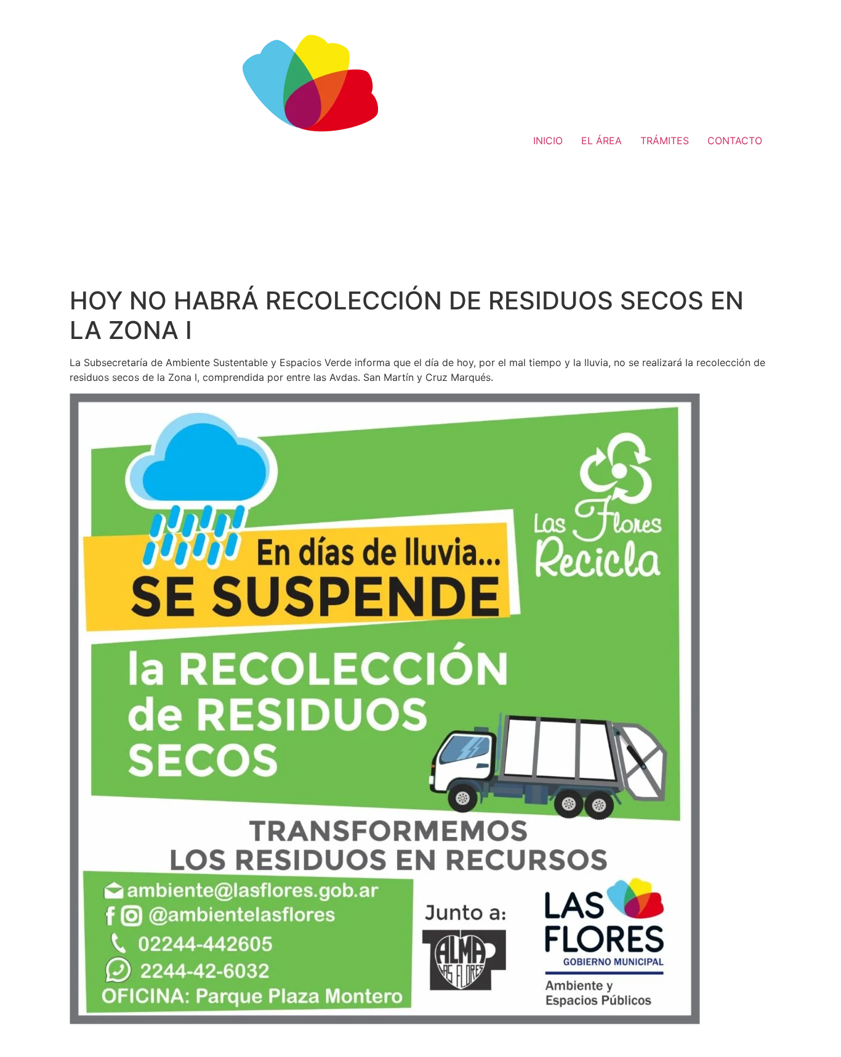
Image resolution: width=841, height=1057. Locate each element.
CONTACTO (734, 140)
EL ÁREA (601, 140)
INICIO (548, 140)
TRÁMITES (664, 140)
